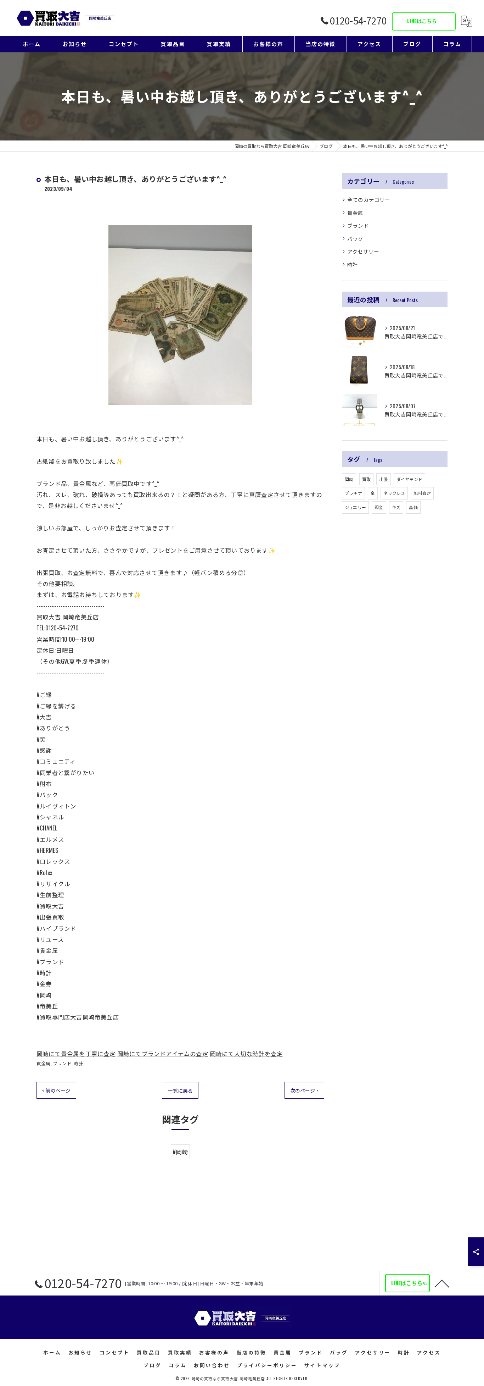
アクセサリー (363, 251)
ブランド (62, 1063)
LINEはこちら (422, 20)
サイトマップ (322, 1365)
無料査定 (422, 493)
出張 (383, 479)
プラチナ (353, 493)
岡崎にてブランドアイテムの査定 (162, 1053)
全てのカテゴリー (368, 199)
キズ (396, 507)
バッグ (355, 238)
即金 (379, 507)
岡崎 (349, 479)
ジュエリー (355, 507)
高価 (413, 507)
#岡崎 (180, 1151)
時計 (78, 1063)
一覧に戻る (180, 1090)
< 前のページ (56, 1090)
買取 (366, 479)
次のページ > (304, 1090)
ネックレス (394, 493)
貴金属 (43, 1063)
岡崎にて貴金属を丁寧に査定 (76, 1053)
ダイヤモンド (409, 479)
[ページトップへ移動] (442, 1283)
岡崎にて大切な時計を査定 (246, 1053)
